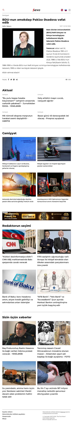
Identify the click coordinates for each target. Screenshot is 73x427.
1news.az (62, 412)
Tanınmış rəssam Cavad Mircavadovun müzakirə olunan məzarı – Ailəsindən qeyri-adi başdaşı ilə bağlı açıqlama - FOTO (53, 352)
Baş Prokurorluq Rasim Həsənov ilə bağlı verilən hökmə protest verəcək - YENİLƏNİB (18, 351)
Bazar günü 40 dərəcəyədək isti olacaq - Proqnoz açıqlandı (53, 117)
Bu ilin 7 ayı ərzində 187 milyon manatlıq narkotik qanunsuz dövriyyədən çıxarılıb (52, 391)
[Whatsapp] (14, 80)
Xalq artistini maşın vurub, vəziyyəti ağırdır (50, 99)
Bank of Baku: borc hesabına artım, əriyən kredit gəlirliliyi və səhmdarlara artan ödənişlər (17, 300)
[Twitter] (11, 80)
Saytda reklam (7, 412)
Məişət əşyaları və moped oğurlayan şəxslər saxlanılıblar (51, 165)
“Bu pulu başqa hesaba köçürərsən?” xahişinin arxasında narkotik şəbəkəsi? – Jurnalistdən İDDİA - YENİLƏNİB (18, 102)
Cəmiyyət (5, 15)
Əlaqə (4, 418)
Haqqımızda (6, 416)
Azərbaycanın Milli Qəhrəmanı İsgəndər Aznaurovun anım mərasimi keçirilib (52, 200)
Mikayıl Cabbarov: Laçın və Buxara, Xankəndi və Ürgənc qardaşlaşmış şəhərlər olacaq (15, 166)
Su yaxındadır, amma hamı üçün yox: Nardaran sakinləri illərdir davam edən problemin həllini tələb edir (18, 392)
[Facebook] (9, 80)
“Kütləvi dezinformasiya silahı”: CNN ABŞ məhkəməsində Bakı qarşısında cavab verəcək (17, 260)
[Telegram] (16, 80)
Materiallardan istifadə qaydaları (13, 414)
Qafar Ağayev (6, 26)
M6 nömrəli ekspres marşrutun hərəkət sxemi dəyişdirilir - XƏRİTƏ (17, 118)
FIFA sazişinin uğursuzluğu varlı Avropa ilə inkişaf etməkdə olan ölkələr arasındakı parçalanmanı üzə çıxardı (53, 261)
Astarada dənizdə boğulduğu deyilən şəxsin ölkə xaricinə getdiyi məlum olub (17, 200)
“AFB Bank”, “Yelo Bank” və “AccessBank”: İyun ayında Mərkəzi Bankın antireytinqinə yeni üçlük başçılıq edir (52, 301)
